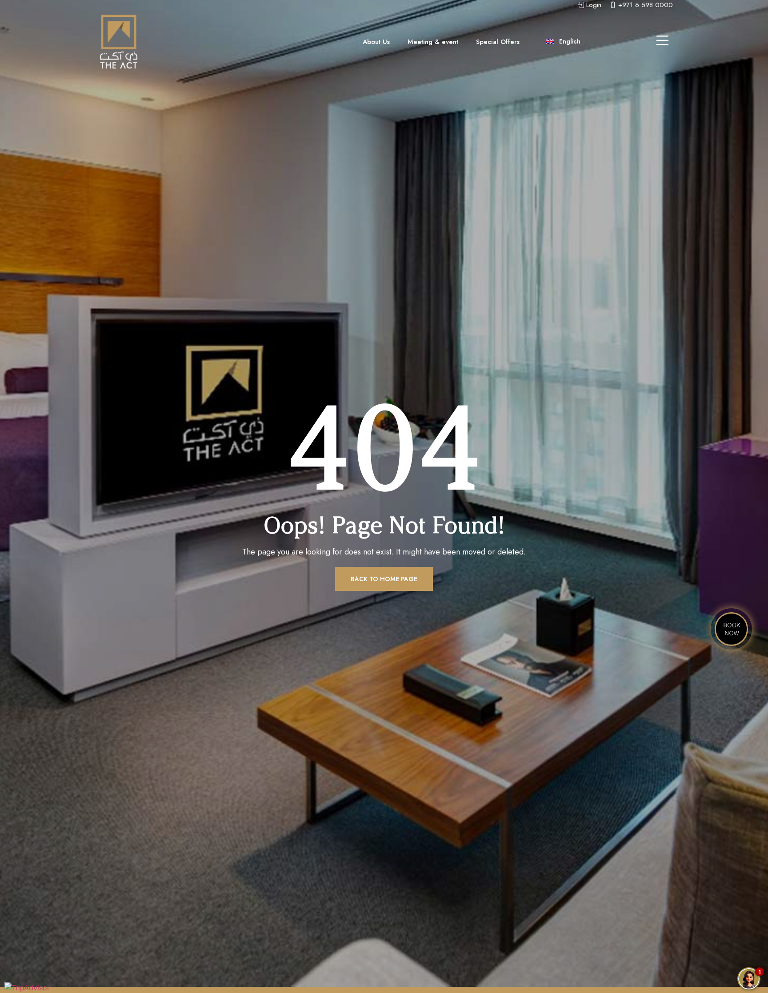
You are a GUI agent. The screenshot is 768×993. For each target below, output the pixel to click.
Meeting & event (433, 42)
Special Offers (498, 42)
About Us (376, 42)
